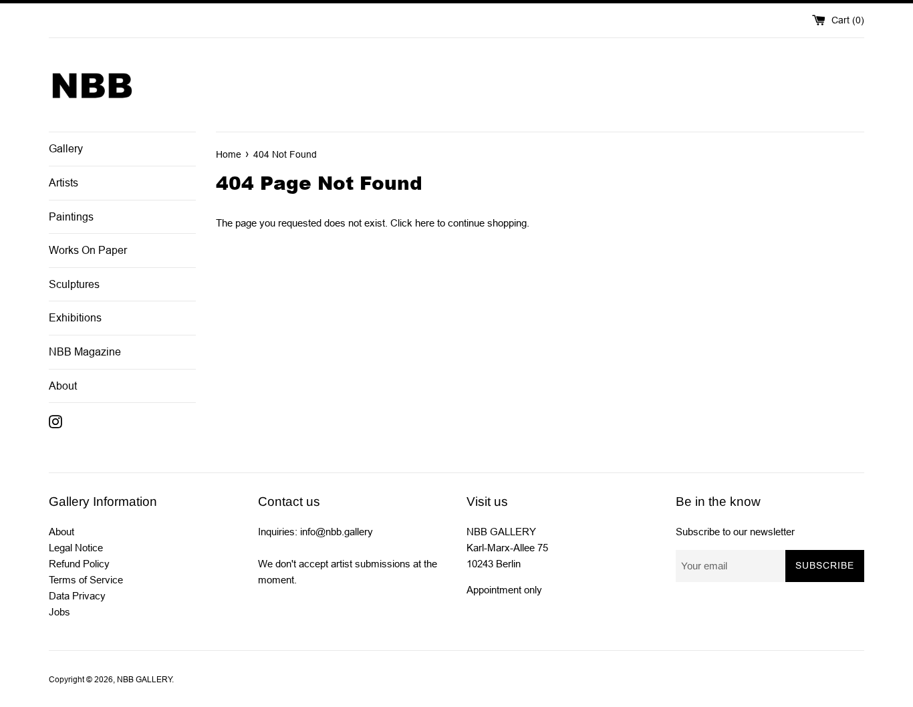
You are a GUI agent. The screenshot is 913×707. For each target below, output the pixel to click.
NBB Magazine (85, 352)
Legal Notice (76, 547)
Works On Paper (88, 250)
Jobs (59, 611)
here (424, 223)
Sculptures (74, 284)
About (63, 386)
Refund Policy (79, 563)
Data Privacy (77, 595)
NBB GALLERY (144, 679)
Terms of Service (86, 579)
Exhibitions (75, 317)
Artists (63, 182)
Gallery (66, 148)
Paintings (71, 217)
